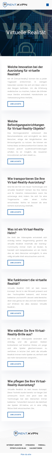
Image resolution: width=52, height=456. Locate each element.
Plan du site (26, 454)
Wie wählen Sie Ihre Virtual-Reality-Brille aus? (26, 332)
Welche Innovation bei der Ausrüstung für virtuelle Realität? (25, 70)
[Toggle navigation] (47, 5)
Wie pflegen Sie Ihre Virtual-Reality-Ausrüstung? (26, 383)
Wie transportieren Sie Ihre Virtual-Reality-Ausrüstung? (26, 180)
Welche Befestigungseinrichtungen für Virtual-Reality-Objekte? (26, 125)
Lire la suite (15, 104)
